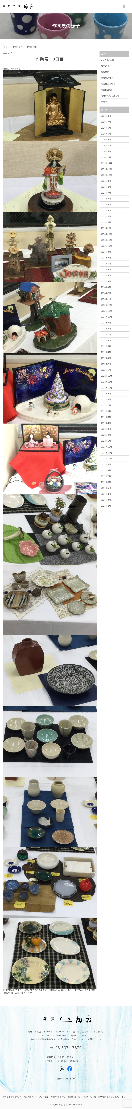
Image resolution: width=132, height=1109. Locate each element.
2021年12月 (106, 446)
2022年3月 (106, 428)
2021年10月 (106, 458)
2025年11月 (106, 168)
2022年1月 (106, 440)
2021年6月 (106, 482)
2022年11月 (106, 381)
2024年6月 (106, 269)
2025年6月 (106, 198)
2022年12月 (106, 375)
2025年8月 (106, 186)
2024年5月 (106, 275)
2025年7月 (106, 192)
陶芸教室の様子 (108, 83)
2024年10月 (106, 245)
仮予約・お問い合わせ (66, 1078)
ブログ (85, 1096)
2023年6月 (106, 340)
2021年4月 (106, 493)
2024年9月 (106, 251)
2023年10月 (106, 316)
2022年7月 (106, 405)
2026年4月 (106, 139)
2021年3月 (106, 499)
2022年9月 (106, 393)
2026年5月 (106, 133)
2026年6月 (106, 127)
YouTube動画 (107, 60)
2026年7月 (106, 121)
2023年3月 (106, 358)
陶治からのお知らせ (110, 95)
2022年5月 (106, 417)
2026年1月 (106, 157)
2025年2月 (106, 222)
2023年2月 (106, 363)
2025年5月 (106, 204)
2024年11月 (106, 239)
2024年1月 (106, 298)
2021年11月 (106, 452)
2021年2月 (106, 505)
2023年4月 (106, 352)
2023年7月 (106, 334)
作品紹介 (105, 66)
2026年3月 (106, 145)
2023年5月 (106, 346)
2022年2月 (106, 434)
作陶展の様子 (17, 47)
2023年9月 (106, 322)
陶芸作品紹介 (107, 89)
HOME (5, 47)
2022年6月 (106, 411)
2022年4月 (106, 423)
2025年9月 (106, 180)
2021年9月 (106, 464)
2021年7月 (106, 476)
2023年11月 (106, 310)
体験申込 (105, 72)
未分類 (104, 101)
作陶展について (73, 1096)
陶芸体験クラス (30, 1096)
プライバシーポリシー (120, 1096)
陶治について (16, 1096)
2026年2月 (106, 151)
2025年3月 (106, 216)
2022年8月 (106, 399)
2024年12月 (106, 233)
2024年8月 (106, 257)
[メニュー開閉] (124, 6)
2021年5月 (106, 487)
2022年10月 (106, 387)
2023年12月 (106, 304)
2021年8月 (106, 470)
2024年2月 (106, 293)
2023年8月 (106, 328)
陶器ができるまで (58, 1096)
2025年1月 (106, 228)
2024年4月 (106, 281)
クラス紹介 (43, 1096)
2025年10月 (106, 174)
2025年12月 (106, 163)
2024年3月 (106, 287)
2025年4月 (106, 210)
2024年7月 (106, 263)
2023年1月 (106, 369)
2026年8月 (106, 115)
